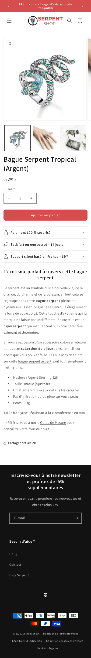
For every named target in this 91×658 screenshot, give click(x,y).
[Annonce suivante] (82, 6)
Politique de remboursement (60, 633)
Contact (15, 564)
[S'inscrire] (76, 518)
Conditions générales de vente (64, 640)
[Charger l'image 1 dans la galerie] (17, 138)
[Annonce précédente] (9, 6)
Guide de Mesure (53, 422)
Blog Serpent (19, 575)
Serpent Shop (30, 633)
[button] (9, 21)
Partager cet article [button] (22, 443)
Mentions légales (47, 648)
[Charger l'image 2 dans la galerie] (45, 138)
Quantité (9, 189)
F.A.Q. (13, 554)
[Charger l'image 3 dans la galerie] (73, 138)
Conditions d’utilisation (27, 640)
